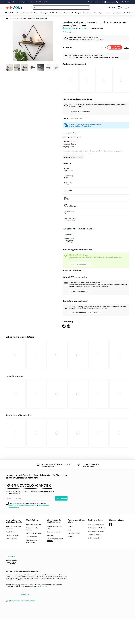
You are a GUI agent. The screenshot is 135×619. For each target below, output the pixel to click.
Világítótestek (68, 13)
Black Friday (10, 13)
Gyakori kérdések (74, 533)
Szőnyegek (43, 13)
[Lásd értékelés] (96, 32)
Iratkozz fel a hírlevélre (34, 533)
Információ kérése (78, 312)
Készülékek (87, 13)
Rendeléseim (10, 532)
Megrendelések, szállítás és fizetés (14, 521)
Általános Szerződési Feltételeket (21, 505)
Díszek (58, 13)
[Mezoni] (7, 18)
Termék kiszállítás (12, 535)
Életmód (130, 13)
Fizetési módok (76, 118)
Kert (35, 13)
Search (89, 7)
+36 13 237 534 (124, 2)
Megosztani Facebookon (64, 326)
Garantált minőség (91, 464)
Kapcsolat (111, 2)
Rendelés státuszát (95, 2)
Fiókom (110, 7)
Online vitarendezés (95, 538)
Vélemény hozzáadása (80, 264)
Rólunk (70, 526)
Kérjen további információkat (80, 126)
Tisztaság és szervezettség (104, 13)
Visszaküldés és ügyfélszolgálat (54, 521)
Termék (65, 118)
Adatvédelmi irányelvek (96, 531)
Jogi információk (95, 520)
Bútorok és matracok (24, 13)
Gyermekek (120, 13)
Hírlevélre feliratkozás (80, 111)
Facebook (110, 524)
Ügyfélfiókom (32, 520)
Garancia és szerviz (53, 532)
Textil (52, 13)
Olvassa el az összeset (73, 157)
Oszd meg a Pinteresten (68, 326)
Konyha (78, 13)
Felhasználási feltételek (96, 528)
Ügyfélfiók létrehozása (34, 524)
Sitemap (71, 536)
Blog (69, 530)
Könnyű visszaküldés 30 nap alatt (56, 464)
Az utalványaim (31, 537)
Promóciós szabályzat (96, 524)
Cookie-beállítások (94, 534)
